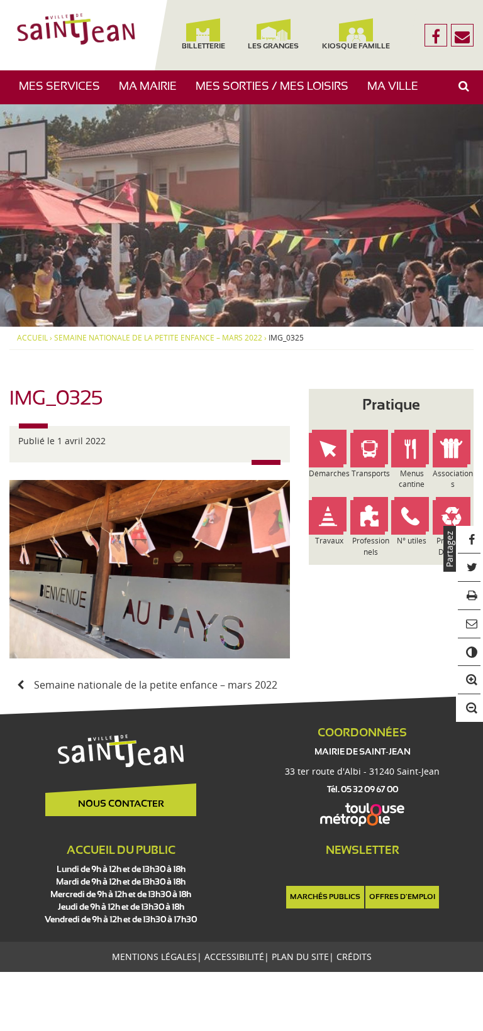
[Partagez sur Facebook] (469, 540)
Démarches (329, 473)
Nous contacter (121, 804)
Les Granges (273, 46)
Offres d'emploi (402, 897)
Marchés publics (325, 897)
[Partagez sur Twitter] (469, 568)
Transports (371, 473)
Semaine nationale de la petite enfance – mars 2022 (158, 338)
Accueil (32, 338)
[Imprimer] (469, 596)
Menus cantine (412, 478)
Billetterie (203, 46)
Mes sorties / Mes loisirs (277, 92)
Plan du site (300, 957)
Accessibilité (234, 957)
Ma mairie (152, 92)
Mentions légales (154, 957)
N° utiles (411, 540)
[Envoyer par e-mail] (469, 624)
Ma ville (397, 92)
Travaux (329, 540)
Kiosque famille (357, 46)
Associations (453, 478)
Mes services (64, 92)
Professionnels (370, 546)
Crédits (354, 957)
